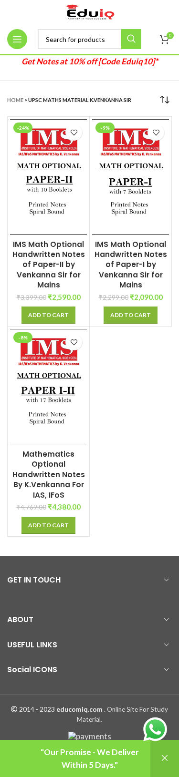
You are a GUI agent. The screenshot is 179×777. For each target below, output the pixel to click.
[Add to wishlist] (73, 132)
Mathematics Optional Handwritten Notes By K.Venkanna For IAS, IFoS (48, 474)
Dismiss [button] (164, 758)
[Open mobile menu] (17, 39)
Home (15, 100)
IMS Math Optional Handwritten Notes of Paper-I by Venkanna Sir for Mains (131, 264)
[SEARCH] (131, 39)
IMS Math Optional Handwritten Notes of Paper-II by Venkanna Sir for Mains (48, 264)
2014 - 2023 (37, 709)
